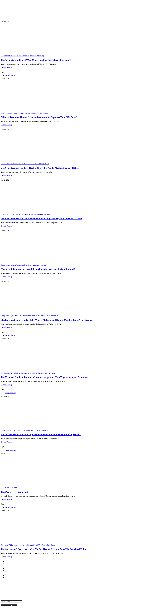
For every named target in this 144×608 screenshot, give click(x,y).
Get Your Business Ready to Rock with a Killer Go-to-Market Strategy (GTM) (25, 164)
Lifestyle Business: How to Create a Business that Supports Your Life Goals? (24, 113)
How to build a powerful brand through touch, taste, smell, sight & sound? (24, 265)
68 (5, 567)
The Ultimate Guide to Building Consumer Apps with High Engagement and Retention (28, 373)
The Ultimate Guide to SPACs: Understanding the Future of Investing (22, 56)
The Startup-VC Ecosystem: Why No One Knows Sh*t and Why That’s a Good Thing (28, 545)
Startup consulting (10, 75)
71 (5, 572)
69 (5, 568)
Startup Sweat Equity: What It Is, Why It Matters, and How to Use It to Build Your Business (29, 316)
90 (5, 577)
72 (5, 574)
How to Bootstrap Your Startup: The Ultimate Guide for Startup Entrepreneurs (25, 430)
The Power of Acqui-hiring (9, 487)
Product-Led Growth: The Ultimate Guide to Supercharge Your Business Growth (26, 214)
